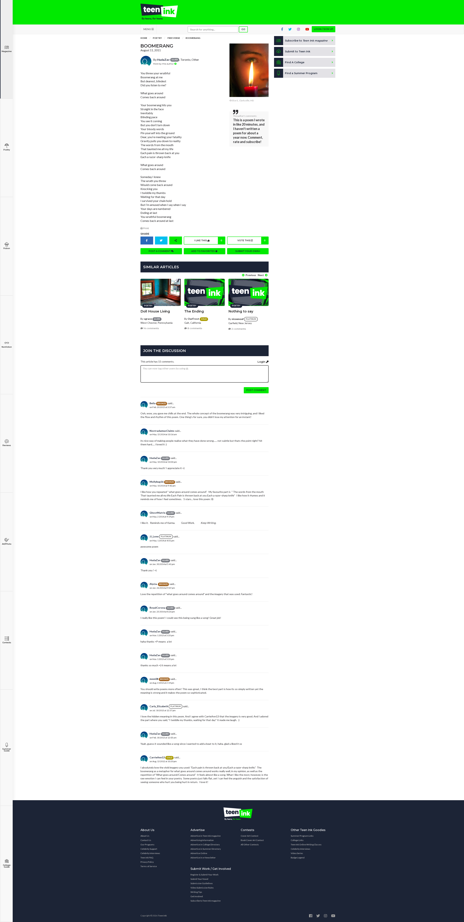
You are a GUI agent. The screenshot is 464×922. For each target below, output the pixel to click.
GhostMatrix (157, 512)
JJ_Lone (154, 536)
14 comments (151, 328)
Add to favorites (203, 251)
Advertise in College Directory (205, 844)
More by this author (163, 63)
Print (146, 228)
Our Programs (147, 844)
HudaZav (163, 59)
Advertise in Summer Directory (205, 849)
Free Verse (173, 38)
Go (243, 29)
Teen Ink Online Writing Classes (306, 844)
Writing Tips (196, 892)
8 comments (194, 328)
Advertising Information (202, 840)
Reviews (7, 445)
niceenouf (238, 318)
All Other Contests (250, 844)
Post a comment (160, 251)
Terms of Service (148, 866)
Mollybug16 (156, 481)
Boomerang (193, 38)
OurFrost (193, 318)
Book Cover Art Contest (252, 840)
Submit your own (247, 251)
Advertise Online (198, 853)
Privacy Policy (147, 862)
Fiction (6, 248)
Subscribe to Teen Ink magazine (205, 900)
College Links (297, 840)
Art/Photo (6, 544)
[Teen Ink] (162, 12)
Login (262, 361)
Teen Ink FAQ (146, 857)
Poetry (6, 150)
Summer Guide (6, 750)
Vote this (251, 240)
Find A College (294, 62)
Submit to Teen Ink (297, 51)
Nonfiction (7, 347)
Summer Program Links (302, 835)
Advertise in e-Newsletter (203, 857)
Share (144, 233)
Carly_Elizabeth (159, 706)
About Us (144, 835)
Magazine (7, 51)
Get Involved (196, 896)
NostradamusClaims (162, 430)
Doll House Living (155, 311)
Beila (153, 403)
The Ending (194, 311)
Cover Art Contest (249, 835)
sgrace (148, 318)
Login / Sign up (323, 29)
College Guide (7, 866)
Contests (6, 642)
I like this (208, 240)
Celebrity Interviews (150, 853)
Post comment (256, 390)
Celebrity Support (148, 849)
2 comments (238, 329)
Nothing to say (240, 311)
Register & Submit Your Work (204, 874)
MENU (147, 29)
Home (143, 38)
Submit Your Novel (199, 879)
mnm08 (154, 678)
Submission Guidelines (201, 883)
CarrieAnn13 (157, 757)
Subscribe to (306, 40)
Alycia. (153, 583)
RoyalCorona (157, 607)
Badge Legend (297, 857)
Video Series (297, 853)
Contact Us (145, 840)
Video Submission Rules (202, 887)
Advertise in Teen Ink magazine (205, 835)
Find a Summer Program (301, 73)
